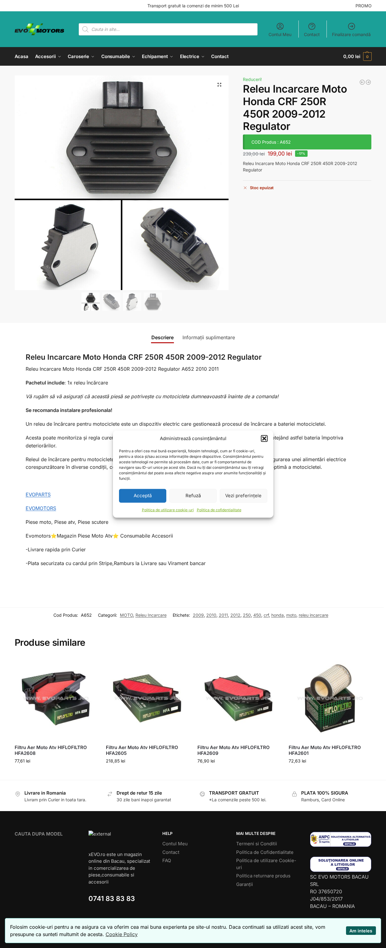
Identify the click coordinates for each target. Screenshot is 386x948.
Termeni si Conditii (256, 844)
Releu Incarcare (151, 615)
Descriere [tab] (162, 337)
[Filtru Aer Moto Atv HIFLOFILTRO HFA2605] (147, 698)
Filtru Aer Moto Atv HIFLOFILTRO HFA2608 (51, 750)
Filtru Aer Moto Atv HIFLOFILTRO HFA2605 (142, 750)
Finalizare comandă (351, 34)
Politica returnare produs (263, 876)
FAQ (166, 860)
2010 (211, 615)
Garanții (244, 884)
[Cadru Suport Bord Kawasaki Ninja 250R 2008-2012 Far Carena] (362, 82)
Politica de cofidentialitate (219, 509)
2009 (198, 615)
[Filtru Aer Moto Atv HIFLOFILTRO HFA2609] (238, 698)
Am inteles (360, 930)
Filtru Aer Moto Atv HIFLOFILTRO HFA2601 (325, 750)
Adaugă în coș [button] (56, 773)
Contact (312, 34)
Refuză (193, 495)
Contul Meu (280, 34)
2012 (235, 615)
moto (291, 615)
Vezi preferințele (243, 495)
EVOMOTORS (41, 508)
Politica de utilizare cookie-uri (168, 509)
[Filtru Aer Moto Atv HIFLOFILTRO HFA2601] (330, 698)
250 (247, 615)
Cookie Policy (122, 934)
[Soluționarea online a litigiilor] (341, 864)
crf (266, 615)
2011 (223, 615)
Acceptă (143, 495)
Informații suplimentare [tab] (208, 337)
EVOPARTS (38, 494)
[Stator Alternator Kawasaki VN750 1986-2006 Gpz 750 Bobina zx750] (368, 82)
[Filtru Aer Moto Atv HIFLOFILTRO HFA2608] (56, 698)
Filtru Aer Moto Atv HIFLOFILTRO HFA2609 (233, 750)
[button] (264, 438)
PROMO (363, 5)
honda (277, 615)
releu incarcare (313, 615)
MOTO (126, 615)
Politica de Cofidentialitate (265, 852)
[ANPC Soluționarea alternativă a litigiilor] (341, 839)
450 (257, 615)
